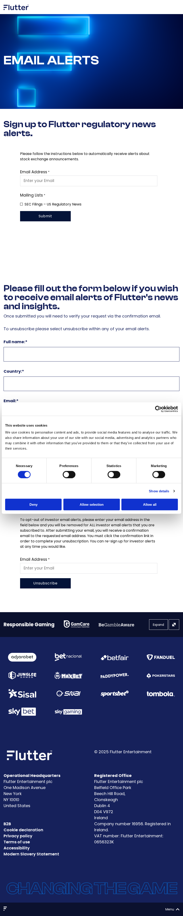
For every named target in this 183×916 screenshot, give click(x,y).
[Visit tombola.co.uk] (161, 693)
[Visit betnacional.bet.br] (68, 657)
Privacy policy (18, 836)
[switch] (69, 474)
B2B (7, 824)
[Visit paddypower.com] (114, 675)
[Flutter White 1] (16, 12)
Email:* (11, 401)
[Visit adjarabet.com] (22, 657)
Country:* (14, 371)
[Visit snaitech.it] (68, 693)
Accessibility (17, 848)
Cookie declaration (23, 830)
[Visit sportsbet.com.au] (114, 693)
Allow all (149, 504)
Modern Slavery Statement (31, 854)
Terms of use (17, 842)
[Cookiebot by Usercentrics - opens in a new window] (158, 409)
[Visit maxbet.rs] (68, 675)
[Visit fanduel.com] (161, 657)
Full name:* (15, 342)
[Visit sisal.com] (22, 693)
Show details (159, 491)
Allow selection (92, 504)
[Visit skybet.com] (22, 711)
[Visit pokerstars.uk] (161, 675)
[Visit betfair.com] (114, 657)
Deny (33, 504)
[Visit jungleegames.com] (22, 675)
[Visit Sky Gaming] (68, 712)
